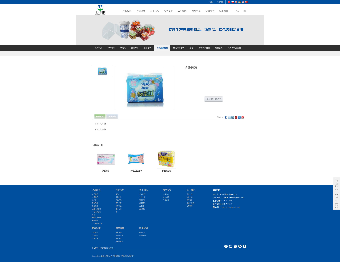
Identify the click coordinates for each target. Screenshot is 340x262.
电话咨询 (336, 182)
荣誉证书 (142, 200)
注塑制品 (111, 48)
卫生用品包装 (162, 48)
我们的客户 (119, 235)
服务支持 (168, 11)
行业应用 (140, 11)
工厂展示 (182, 11)
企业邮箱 (95, 248)
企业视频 (142, 209)
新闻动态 (196, 11)
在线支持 (166, 200)
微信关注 (336, 193)
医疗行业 (119, 206)
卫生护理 (119, 203)
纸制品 (123, 48)
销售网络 (119, 232)
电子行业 (119, 209)
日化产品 (119, 200)
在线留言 (336, 204)
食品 (117, 194)
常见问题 (166, 197)
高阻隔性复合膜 (234, 48)
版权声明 (110, 248)
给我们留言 (143, 235)
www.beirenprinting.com (231, 207)
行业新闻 (95, 235)
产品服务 (127, 11)
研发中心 (189, 197)
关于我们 (142, 194)
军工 (117, 212)
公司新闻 (95, 232)
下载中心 (166, 194)
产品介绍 (100, 117)
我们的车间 (190, 203)
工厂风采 (189, 200)
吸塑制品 (98, 48)
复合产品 (135, 48)
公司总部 (142, 232)
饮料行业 (119, 197)
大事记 (141, 206)
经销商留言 (119, 241)
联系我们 (223, 11)
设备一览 (189, 194)
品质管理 (189, 206)
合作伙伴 (119, 238)
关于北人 (154, 11)
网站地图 (220, 2)
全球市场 (209, 11)
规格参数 (112, 117)
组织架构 (142, 203)
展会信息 (95, 238)
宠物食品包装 (204, 48)
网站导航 (102, 248)
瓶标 (191, 48)
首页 (211, 2)
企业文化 (142, 197)
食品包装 (147, 48)
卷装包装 (218, 48)
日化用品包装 (178, 48)
